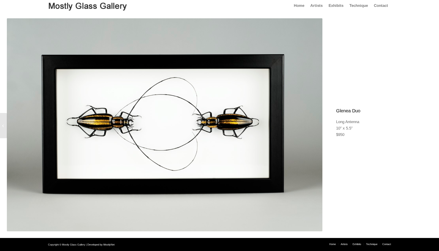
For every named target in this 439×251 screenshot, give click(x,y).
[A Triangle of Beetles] (3, 125)
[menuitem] (299, 5)
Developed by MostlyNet (101, 244)
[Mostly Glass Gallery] (88, 5)
